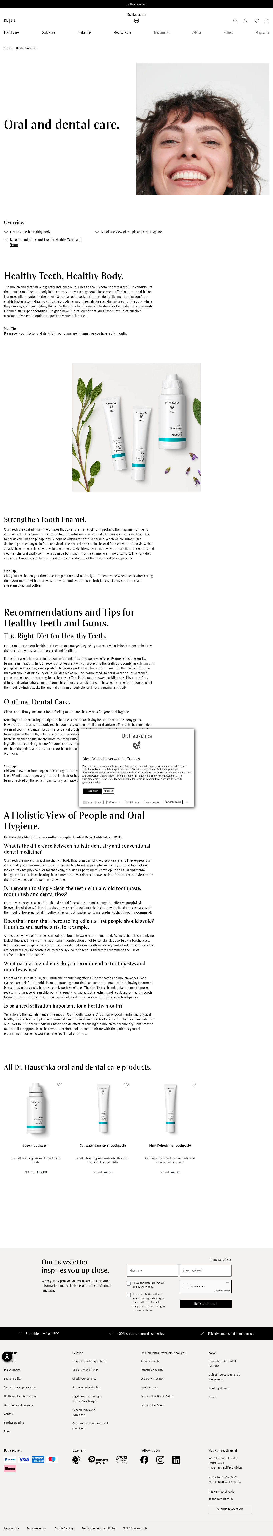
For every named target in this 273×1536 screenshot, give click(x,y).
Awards (213, 1397)
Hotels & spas (148, 1387)
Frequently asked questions (89, 1361)
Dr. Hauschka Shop (151, 1405)
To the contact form (221, 1498)
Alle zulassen (92, 791)
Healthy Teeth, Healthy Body (30, 232)
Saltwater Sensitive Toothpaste (103, 1145)
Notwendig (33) (94, 802)
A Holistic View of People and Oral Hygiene (131, 232)
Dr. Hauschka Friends (85, 1369)
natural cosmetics (151, 1334)
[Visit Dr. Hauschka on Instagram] (160, 1460)
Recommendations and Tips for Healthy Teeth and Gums (45, 242)
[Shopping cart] (265, 21)
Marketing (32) (152, 802)
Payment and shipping (86, 1387)
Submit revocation (230, 1509)
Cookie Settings (64, 1528)
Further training (14, 1422)
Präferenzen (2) (113, 802)
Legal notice (11, 1528)
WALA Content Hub (135, 1528)
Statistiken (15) (133, 802)
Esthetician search (151, 1369)
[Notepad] (256, 21)
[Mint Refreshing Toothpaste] (170, 1108)
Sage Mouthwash (35, 1145)
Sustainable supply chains (20, 1387)
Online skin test (136, 4)
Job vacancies (12, 1369)
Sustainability (12, 1378)
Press (7, 1431)
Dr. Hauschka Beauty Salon (156, 1396)
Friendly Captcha (222, 1290)
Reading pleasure (219, 1388)
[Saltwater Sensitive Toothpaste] (103, 1108)
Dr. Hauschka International (20, 1396)
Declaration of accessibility (98, 1528)
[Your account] (246, 21)
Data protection (155, 1282)
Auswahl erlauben (173, 802)
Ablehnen (108, 791)
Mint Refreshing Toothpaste (170, 1145)
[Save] (59, 1085)
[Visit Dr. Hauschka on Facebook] (144, 1460)
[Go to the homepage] (137, 18)
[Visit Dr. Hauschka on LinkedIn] (176, 1460)
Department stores (152, 1378)
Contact (9, 1413)
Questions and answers (18, 1405)
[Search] (235, 21)
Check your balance (84, 1378)
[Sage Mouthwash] (35, 1108)
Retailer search (149, 1361)
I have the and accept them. (149, 1284)
